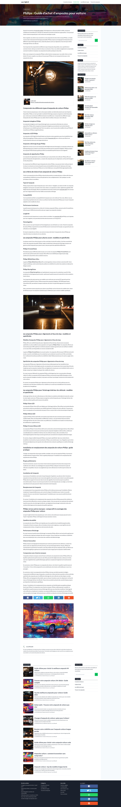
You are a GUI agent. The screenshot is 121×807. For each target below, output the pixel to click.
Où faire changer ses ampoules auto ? (90, 124)
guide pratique (85, 70)
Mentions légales (64, 785)
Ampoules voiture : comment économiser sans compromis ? (49, 755)
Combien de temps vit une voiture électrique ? (91, 151)
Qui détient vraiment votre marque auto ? (90, 161)
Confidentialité (63, 787)
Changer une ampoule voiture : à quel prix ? (90, 79)
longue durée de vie (81, 63)
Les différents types (85, 2)
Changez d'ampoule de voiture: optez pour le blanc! (51, 718)
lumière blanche (88, 69)
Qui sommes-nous (64, 788)
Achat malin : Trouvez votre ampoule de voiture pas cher (51, 706)
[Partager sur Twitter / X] (38, 597)
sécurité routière (39, 30)
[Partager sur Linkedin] (58, 597)
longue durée (80, 67)
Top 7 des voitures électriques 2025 (89, 115)
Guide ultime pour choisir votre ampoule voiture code (52, 742)
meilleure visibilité (84, 66)
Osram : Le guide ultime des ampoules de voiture (42, 102)
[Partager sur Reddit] (69, 597)
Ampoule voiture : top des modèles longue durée (50, 767)
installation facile (90, 64)
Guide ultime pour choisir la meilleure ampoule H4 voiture (51, 669)
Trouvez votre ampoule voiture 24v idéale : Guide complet (51, 682)
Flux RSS (62, 792)
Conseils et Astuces (67, 2)
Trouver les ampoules (95, 2)
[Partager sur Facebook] (27, 597)
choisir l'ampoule (81, 69)
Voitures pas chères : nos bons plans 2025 (91, 88)
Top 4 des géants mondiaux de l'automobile (91, 106)
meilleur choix (86, 67)
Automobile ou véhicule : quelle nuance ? (91, 133)
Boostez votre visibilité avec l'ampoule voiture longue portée (52, 730)
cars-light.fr (25, 2)
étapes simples (91, 70)
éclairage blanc (92, 67)
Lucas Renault (35, 20)
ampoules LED (52, 138)
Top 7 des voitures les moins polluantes (90, 142)
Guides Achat (76, 2)
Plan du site (63, 790)
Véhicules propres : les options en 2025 (90, 97)
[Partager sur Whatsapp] (48, 597)
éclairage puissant (92, 66)
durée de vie (88, 63)
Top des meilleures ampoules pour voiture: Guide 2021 (51, 694)
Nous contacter (63, 794)
